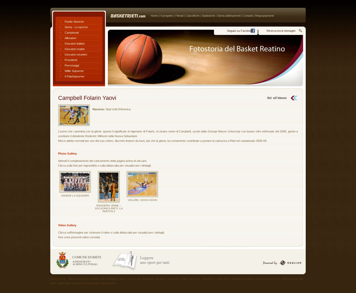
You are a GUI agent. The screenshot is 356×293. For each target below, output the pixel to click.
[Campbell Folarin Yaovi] (74, 115)
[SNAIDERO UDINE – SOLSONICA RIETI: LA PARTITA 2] (108, 187)
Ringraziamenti (264, 15)
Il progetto (167, 15)
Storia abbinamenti (229, 15)
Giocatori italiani (74, 43)
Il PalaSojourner (74, 76)
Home (154, 15)
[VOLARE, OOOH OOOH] (142, 184)
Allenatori (70, 38)
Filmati (179, 15)
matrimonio (64, 283)
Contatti (248, 15)
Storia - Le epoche (76, 27)
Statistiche (208, 15)
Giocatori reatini (74, 49)
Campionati (72, 32)
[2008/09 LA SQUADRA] (75, 182)
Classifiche (193, 15)
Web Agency (108, 283)
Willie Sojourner (74, 70)
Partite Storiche (74, 21)
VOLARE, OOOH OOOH (142, 200)
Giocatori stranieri (76, 54)
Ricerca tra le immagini (281, 30)
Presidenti (71, 60)
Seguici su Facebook (240, 30)
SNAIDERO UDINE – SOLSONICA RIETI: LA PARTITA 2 (109, 208)
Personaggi (72, 65)
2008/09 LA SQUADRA (75, 195)
